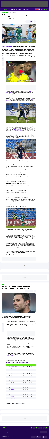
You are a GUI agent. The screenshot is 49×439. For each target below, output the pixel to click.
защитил (21, 93)
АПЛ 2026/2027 (18, 403)
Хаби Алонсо (19, 318)
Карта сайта (8, 432)
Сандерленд (12, 389)
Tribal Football (10, 355)
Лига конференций (4, 12)
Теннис (23, 9)
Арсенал (12, 368)
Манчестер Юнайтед (14, 394)
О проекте (3, 430)
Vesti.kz (12, 51)
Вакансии (18, 430)
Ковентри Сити (12, 396)
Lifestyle (27, 9)
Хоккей (19, 9)
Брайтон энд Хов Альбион (14, 366)
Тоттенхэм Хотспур (13, 398)
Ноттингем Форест (13, 391)
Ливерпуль (12, 382)
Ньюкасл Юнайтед (13, 384)
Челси (11, 375)
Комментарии (29, 21)
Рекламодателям (8, 430)
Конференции (4, 432)
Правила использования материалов (14, 436)
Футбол (15, 9)
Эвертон (12, 373)
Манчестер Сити (13, 377)
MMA (12, 9)
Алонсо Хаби (9, 403)
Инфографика (14, 430)
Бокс (10, 9)
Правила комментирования (15, 432)
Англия (3, 284)
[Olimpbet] (37, 9)
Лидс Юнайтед (13, 380)
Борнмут (12, 387)
